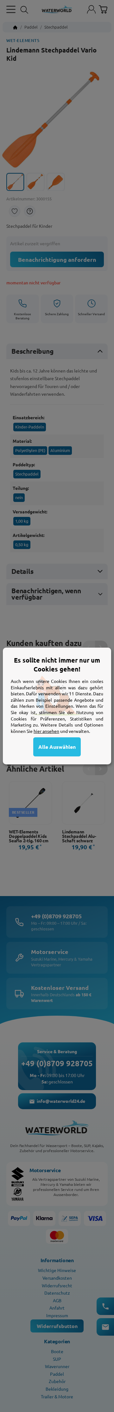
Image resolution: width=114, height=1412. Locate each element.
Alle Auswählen (57, 746)
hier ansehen (46, 731)
